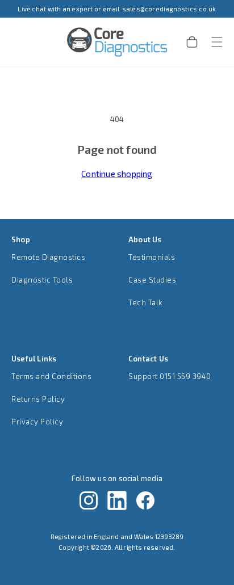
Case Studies (152, 279)
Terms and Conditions (51, 376)
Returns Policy (38, 398)
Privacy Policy (37, 421)
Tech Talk (145, 302)
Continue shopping (116, 174)
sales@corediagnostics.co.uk (169, 8)
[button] (210, 42)
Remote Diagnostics (48, 257)
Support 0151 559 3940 (169, 376)
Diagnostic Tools (42, 279)
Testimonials (151, 257)
